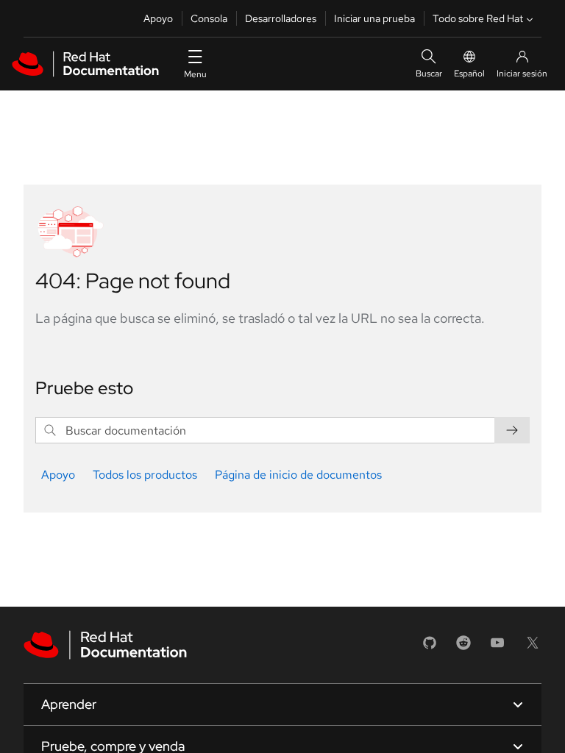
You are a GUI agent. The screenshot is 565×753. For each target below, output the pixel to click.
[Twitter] (532, 647)
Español (469, 73)
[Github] (429, 647)
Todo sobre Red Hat (478, 18)
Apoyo (158, 18)
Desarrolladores (280, 18)
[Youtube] (497, 647)
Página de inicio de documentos (298, 474)
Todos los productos (145, 474)
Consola (209, 18)
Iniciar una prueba (374, 18)
